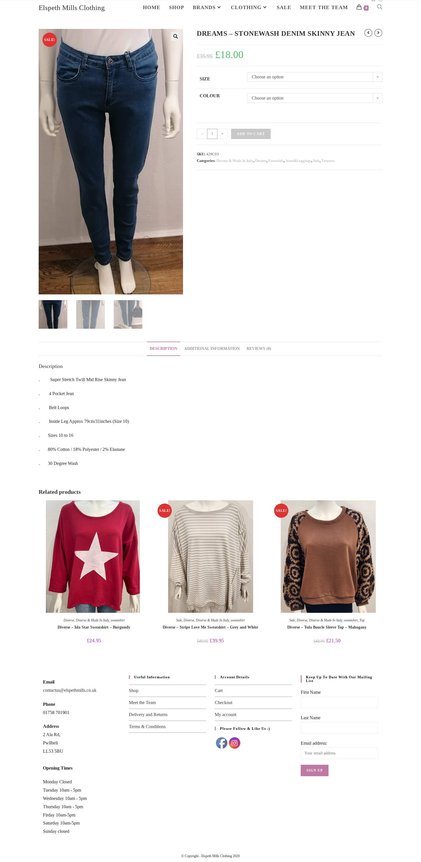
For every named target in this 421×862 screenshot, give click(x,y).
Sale (316, 160)
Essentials (276, 160)
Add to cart (251, 134)
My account (225, 714)
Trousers (328, 160)
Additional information (212, 348)
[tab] (163, 349)
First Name (311, 692)
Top (362, 620)
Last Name (310, 717)
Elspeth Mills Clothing (72, 7)
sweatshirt (118, 620)
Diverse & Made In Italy (234, 160)
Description (163, 348)
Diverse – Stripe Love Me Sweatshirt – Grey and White (210, 627)
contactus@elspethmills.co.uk (70, 690)
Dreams (261, 160)
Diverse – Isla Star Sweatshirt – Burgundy (94, 627)
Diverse (69, 620)
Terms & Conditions (147, 726)
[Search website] (380, 7)
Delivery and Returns (148, 714)
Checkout (223, 702)
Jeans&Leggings (298, 160)
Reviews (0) (259, 348)
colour (210, 95)
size (205, 78)
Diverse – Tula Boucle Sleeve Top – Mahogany (327, 627)
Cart (219, 690)
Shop (133, 690)
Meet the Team (142, 702)
